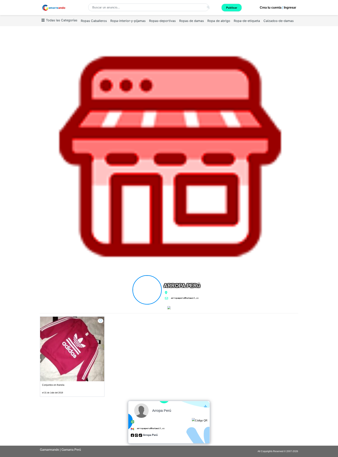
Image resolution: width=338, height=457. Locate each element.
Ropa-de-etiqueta (247, 21)
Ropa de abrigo (218, 21)
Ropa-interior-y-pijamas (128, 21)
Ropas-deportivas (162, 21)
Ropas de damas (191, 21)
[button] (100, 321)
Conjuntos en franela (53, 385)
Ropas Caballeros (94, 21)
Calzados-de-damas (278, 21)
